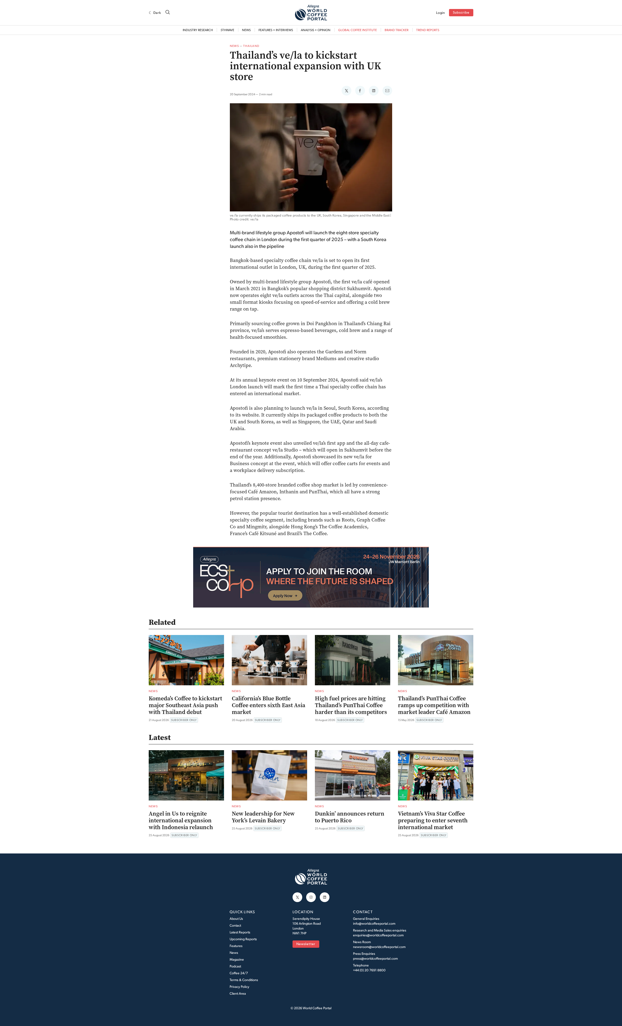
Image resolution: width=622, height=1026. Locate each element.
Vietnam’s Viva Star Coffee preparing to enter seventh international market (433, 820)
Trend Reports (427, 30)
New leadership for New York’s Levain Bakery (263, 817)
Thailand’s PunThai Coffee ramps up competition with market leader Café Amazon (434, 705)
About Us (236, 918)
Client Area (238, 993)
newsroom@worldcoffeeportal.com (379, 947)
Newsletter (305, 944)
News (246, 30)
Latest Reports (240, 932)
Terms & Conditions (244, 980)
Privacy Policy (239, 986)
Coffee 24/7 (239, 973)
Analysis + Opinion (315, 30)
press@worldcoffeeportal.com (375, 958)
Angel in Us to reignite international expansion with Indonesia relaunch (181, 820)
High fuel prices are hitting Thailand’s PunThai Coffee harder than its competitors (351, 705)
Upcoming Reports (243, 939)
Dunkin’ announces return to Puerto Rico (349, 817)
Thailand (251, 46)
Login (440, 13)
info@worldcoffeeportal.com (374, 923)
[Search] (167, 12)
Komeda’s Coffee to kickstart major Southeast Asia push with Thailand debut (185, 705)
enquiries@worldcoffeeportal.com (378, 935)
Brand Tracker (396, 30)
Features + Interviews (276, 30)
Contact (235, 925)
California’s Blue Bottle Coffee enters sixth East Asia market (268, 705)
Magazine (237, 959)
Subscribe (461, 12)
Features (236, 946)
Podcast (235, 966)
